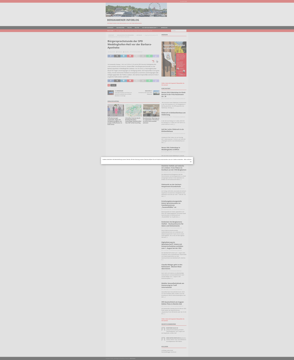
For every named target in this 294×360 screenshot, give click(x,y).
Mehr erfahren (187, 159)
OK (190, 161)
